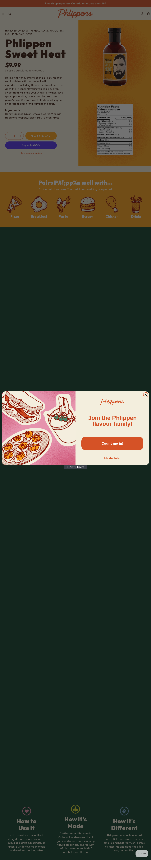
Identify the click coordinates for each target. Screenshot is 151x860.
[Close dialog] (145, 394)
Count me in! (112, 443)
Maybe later (112, 458)
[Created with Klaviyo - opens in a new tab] (75, 467)
